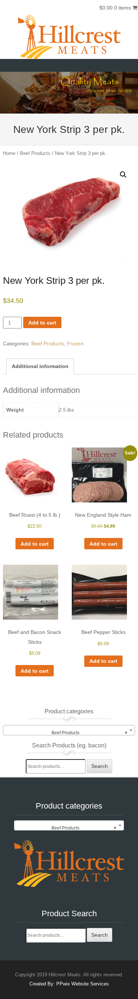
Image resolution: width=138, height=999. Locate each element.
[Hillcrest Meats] (69, 37)
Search (99, 766)
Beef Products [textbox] (89, 732)
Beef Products (35, 153)
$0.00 (115, 8)
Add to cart (42, 323)
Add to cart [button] (35, 544)
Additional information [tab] (40, 366)
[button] (123, 174)
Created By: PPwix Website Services (69, 984)
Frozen (75, 343)
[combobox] (69, 730)
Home (9, 153)
